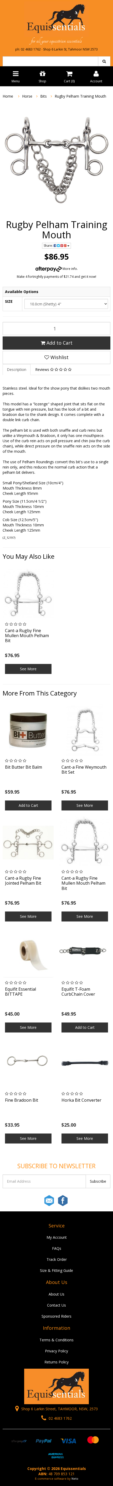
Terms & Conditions (56, 1339)
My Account (57, 1237)
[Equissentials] (56, 18)
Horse (27, 96)
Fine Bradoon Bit (21, 1100)
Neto (74, 1478)
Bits (43, 96)
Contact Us (56, 1305)
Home (8, 96)
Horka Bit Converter (81, 1100)
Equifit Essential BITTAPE (20, 991)
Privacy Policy (56, 1350)
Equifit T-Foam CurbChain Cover (78, 991)
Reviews (42, 369)
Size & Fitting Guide (56, 1270)
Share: (49, 245)
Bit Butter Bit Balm (23, 767)
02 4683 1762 (60, 1418)
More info (69, 268)
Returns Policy (56, 1361)
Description (16, 369)
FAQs (56, 1248)
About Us (56, 1294)
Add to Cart (59, 343)
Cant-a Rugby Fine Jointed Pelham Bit (23, 880)
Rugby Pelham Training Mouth (80, 96)
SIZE (9, 301)
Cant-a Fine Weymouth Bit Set (83, 769)
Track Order (57, 1259)
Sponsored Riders (56, 1316)
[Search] (104, 61)
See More (28, 668)
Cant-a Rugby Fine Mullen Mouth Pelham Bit (27, 635)
